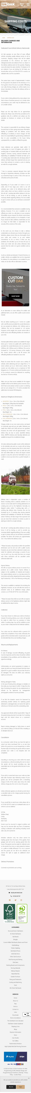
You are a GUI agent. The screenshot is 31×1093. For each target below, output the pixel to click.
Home (3, 37)
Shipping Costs (10, 37)
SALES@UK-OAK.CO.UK (16, 892)
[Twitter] (15, 900)
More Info (11, 1086)
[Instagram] (21, 900)
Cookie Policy (17, 1074)
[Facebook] (10, 900)
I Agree (20, 1086)
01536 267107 (16, 896)
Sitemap (21, 1072)
